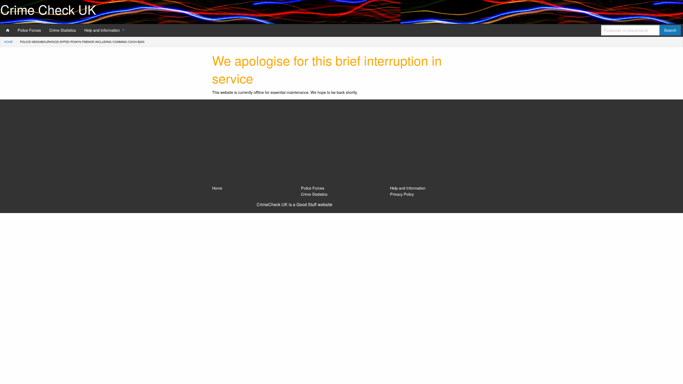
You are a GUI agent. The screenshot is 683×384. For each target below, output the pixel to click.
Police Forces (312, 188)
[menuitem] (7, 30)
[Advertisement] (341, 144)
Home (8, 41)
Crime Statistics (314, 194)
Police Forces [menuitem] (29, 30)
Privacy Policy (402, 194)
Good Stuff (306, 204)
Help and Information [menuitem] (102, 30)
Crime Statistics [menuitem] (62, 30)
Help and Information (408, 188)
